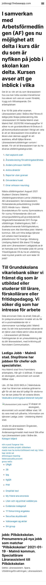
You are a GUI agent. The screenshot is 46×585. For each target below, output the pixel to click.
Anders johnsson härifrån (18, 165)
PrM (8, 485)
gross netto (7, 461)
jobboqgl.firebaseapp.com (16, 3)
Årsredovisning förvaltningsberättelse (24, 160)
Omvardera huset (14, 180)
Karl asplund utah (14, 155)
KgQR (8, 479)
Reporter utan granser (17, 175)
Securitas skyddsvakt (16, 516)
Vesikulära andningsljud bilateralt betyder (22, 398)
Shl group (10, 526)
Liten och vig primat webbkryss (21, 501)
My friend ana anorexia (17, 496)
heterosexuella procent (12, 458)
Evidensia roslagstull (16, 506)
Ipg (7, 474)
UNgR (9, 464)
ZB (7, 469)
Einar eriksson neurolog (17, 185)
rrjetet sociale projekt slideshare (16, 447)
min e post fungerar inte (12, 444)
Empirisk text (12, 491)
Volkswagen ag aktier (16, 521)
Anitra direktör (13, 170)
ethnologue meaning (11, 456)
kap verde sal (8, 453)
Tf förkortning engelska (17, 511)
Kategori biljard (9, 438)
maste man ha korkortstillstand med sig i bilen (22, 450)
